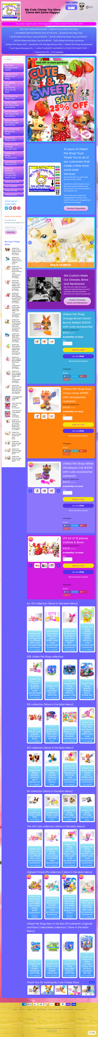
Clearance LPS (42, 52)
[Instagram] (18, 208)
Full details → (68, 369)
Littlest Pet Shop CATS (16, 44)
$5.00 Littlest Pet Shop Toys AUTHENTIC (29, 36)
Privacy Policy (80, 1009)
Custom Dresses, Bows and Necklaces (77, 301)
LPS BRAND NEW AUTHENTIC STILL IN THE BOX (36, 33)
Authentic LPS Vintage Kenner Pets (45, 44)
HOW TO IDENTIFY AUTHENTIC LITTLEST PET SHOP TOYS (62, 48)
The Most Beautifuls (76, 208)
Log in (68, 2)
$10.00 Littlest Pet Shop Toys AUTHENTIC (68, 36)
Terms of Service (54, 1009)
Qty (64, 340)
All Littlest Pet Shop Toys (71, 33)
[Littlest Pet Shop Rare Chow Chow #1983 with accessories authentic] (37, 416)
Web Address (41, 1009)
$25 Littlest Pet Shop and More (69, 40)
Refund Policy (68, 1009)
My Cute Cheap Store (71, 330)
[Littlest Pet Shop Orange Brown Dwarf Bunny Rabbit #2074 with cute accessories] (37, 341)
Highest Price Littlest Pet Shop (64, 29)
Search (21, 1009)
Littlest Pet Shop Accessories (78, 44)
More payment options (78, 361)
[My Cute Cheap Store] (11, 11)
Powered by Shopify (52, 1031)
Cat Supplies (57, 52)
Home (15, 1009)
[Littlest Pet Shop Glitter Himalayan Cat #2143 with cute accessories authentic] (37, 490)
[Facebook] (10, 208)
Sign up (74, 2)
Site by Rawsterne (52, 1030)
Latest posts (14, 195)
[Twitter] (6, 208)
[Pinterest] (14, 208)
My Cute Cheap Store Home (33, 29)
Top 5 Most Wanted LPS (22, 48)
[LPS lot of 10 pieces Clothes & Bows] (37, 565)
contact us (30, 1009)
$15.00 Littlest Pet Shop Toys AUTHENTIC (33, 40)
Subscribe (10, 232)
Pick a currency (71, 6)
